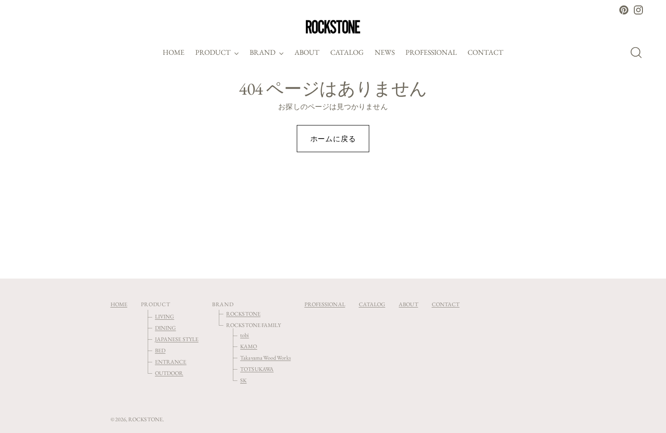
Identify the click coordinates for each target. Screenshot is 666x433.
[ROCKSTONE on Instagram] (638, 10)
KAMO (248, 346)
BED (160, 350)
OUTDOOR (169, 373)
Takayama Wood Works (265, 357)
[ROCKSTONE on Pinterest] (623, 10)
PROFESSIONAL (324, 304)
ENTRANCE (171, 362)
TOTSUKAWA (257, 369)
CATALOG (372, 304)
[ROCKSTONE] (333, 27)
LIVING (164, 316)
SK (243, 380)
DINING (165, 328)
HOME (119, 304)
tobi (244, 335)
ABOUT (408, 304)
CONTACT (446, 304)
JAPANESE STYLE (176, 339)
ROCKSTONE (243, 314)
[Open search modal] (639, 52)
